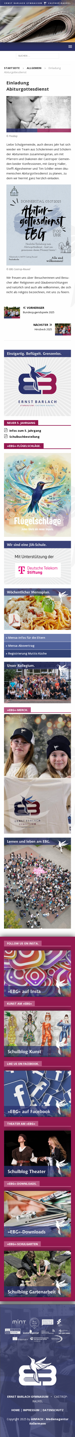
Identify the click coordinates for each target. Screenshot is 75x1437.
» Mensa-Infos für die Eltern (25, 637)
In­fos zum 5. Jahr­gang (25, 431)
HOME (15, 1410)
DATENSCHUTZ (53, 1410)
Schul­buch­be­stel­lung (24, 437)
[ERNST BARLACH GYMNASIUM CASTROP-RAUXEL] (37, 40)
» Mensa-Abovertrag (20, 646)
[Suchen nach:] (37, 55)
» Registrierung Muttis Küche (26, 653)
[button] (69, 46)
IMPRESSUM (31, 1410)
